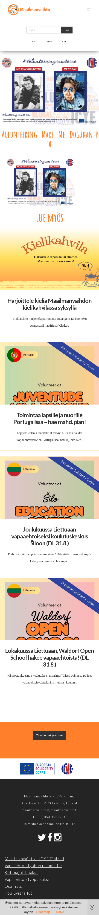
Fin (34, 41)
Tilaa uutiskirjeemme (49, 735)
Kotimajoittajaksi (21, 872)
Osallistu (13, 886)
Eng (49, 41)
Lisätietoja (43, 912)
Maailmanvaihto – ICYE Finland (34, 858)
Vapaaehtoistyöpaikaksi (27, 879)
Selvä (60, 912)
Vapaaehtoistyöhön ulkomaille (33, 865)
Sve (64, 41)
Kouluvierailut (18, 893)
